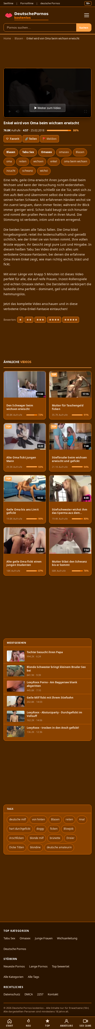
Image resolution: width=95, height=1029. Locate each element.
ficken (53, 829)
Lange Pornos (38, 966)
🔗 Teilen (31, 139)
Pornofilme (26, 3)
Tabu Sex (28, 152)
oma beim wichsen (75, 161)
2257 (40, 994)
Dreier (70, 838)
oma (9, 161)
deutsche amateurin (59, 847)
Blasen (19, 38)
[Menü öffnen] (86, 15)
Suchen (83, 27)
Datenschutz (12, 994)
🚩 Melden (50, 139)
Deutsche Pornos (15, 949)
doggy (40, 829)
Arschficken (16, 838)
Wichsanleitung (67, 938)
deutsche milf (17, 819)
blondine (35, 847)
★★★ (40, 320)
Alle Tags (33, 977)
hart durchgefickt (19, 829)
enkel (53, 161)
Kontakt (53, 994)
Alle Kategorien (13, 977)
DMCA (29, 994)
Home (7, 38)
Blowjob (68, 829)
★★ (29, 320)
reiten (22, 161)
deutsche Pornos (50, 3)
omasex (64, 152)
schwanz (27, 171)
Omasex (46, 152)
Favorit (12, 139)
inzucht (10, 171)
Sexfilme (8, 3)
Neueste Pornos (14, 966)
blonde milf (37, 838)
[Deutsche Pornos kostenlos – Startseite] (27, 15)
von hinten (38, 819)
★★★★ (54, 320)
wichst (44, 171)
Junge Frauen (44, 938)
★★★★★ (70, 320)
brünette (55, 838)
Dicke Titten (16, 847)
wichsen (38, 161)
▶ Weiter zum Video (47, 108)
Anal (82, 819)
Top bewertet (60, 966)
